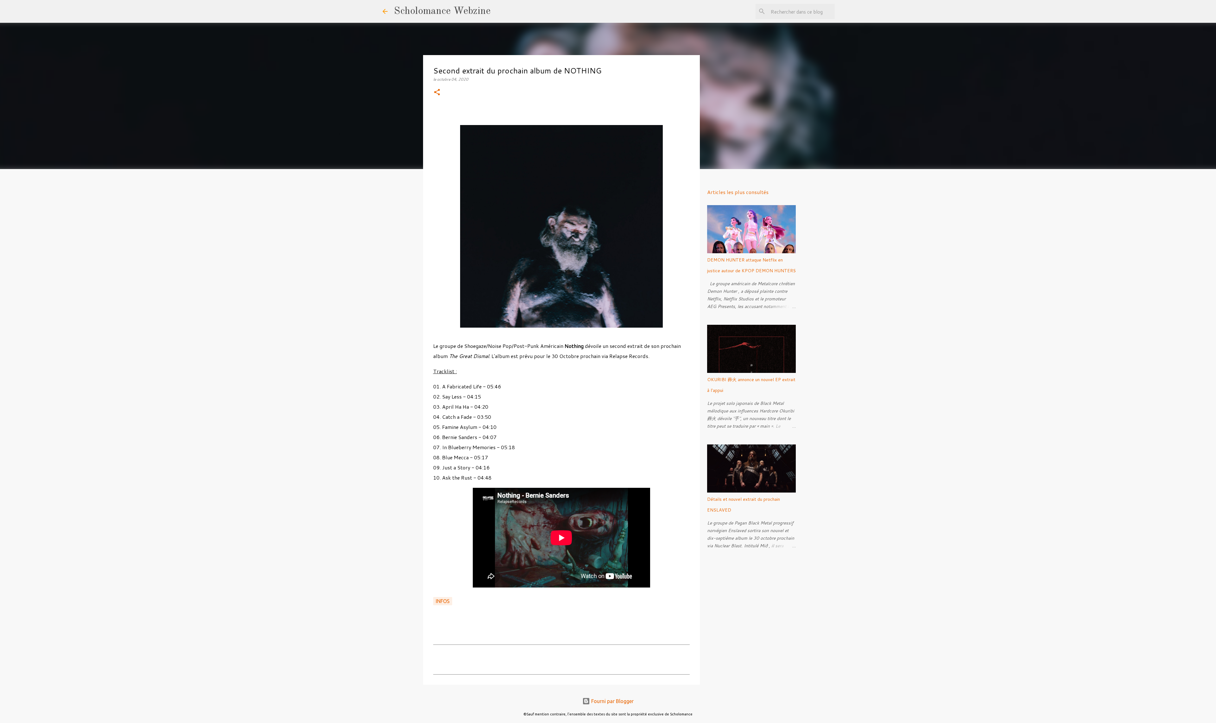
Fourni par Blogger (612, 701)
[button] (437, 92)
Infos (443, 601)
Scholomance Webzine (442, 11)
